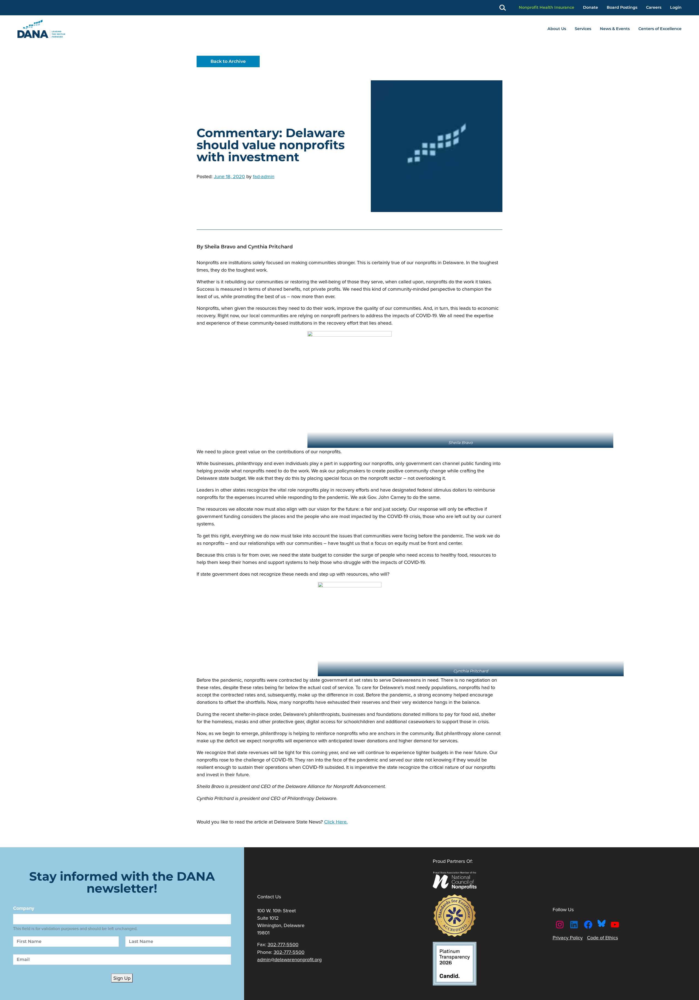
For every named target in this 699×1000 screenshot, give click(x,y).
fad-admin (263, 176)
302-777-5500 (283, 944)
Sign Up (122, 978)
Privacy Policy (568, 937)
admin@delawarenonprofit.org (289, 959)
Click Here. (336, 821)
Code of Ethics (602, 937)
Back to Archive (228, 61)
